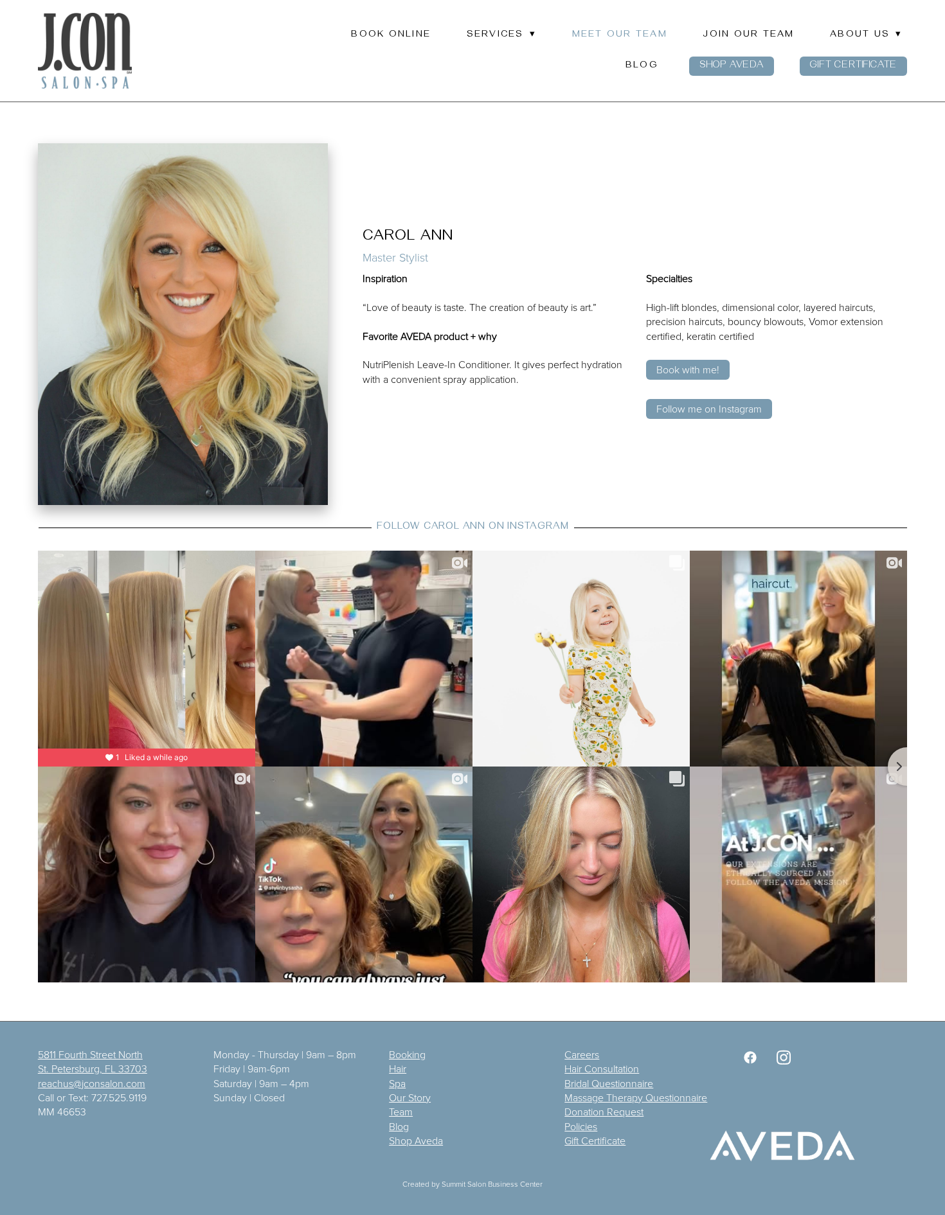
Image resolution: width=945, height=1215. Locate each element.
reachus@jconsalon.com (91, 1083)
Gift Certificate (853, 66)
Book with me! (687, 369)
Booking (407, 1054)
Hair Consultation (601, 1068)
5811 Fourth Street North (90, 1054)
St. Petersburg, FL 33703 (92, 1068)
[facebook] (750, 1057)
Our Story (410, 1097)
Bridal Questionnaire (608, 1083)
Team (401, 1111)
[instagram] (783, 1057)
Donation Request (604, 1111)
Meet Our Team (619, 35)
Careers (581, 1054)
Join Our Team (748, 35)
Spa (397, 1083)
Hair (397, 1068)
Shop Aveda (731, 66)
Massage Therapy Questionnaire (635, 1097)
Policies (580, 1126)
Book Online (391, 35)
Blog (642, 66)
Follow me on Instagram (709, 409)
